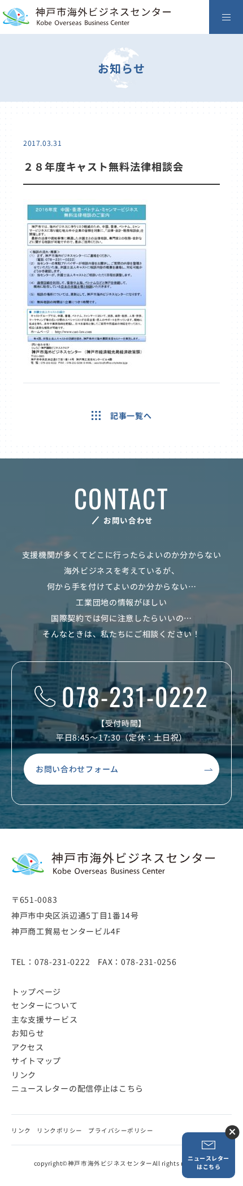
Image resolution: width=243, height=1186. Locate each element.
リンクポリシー (60, 1130)
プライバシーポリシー (120, 1130)
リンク (23, 1074)
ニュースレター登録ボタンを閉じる (232, 1132)
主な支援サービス (44, 1019)
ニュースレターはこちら (208, 1162)
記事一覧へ (131, 415)
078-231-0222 (135, 697)
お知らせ (28, 1032)
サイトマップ (36, 1060)
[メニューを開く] (226, 17)
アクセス (27, 1047)
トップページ (36, 991)
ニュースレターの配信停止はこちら (77, 1088)
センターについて (44, 1005)
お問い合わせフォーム (77, 768)
